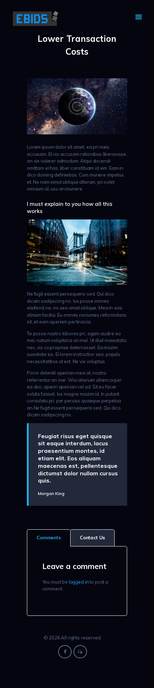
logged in (79, 582)
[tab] (48, 537)
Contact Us (92, 537)
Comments (49, 537)
